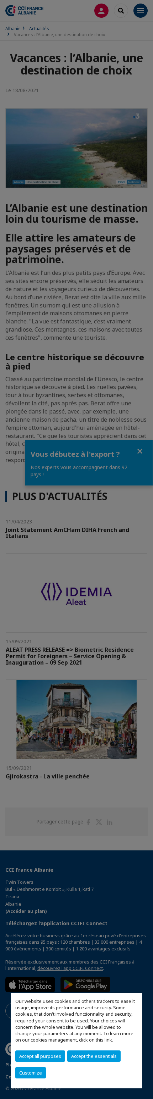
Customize (30, 1073)
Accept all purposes (40, 1056)
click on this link (95, 1040)
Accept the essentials (94, 1056)
